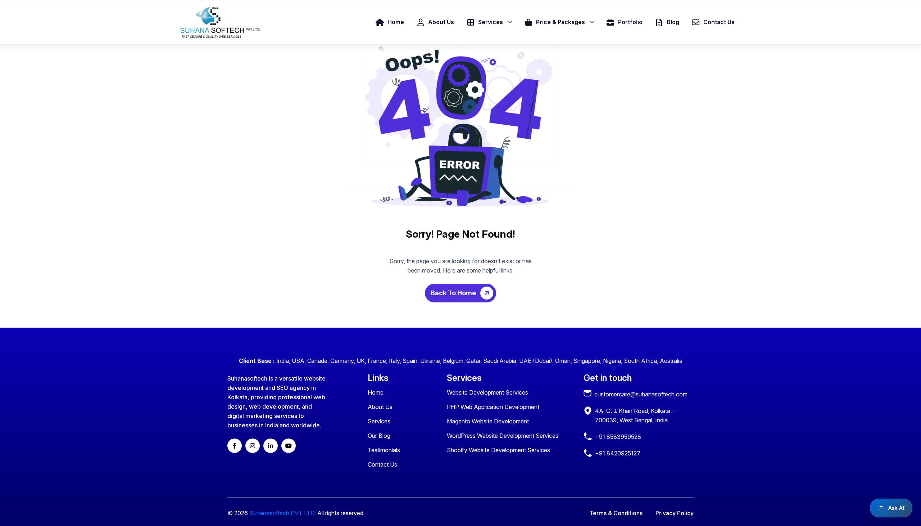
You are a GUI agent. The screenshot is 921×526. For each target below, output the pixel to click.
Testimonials (384, 450)
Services (379, 421)
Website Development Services (487, 392)
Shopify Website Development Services (498, 450)
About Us (380, 407)
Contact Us (382, 464)
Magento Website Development (488, 421)
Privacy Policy (674, 513)
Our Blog (379, 436)
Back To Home (454, 293)
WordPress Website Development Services (502, 436)
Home (376, 392)
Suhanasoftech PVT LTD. (282, 513)
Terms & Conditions (616, 513)
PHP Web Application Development (493, 407)
